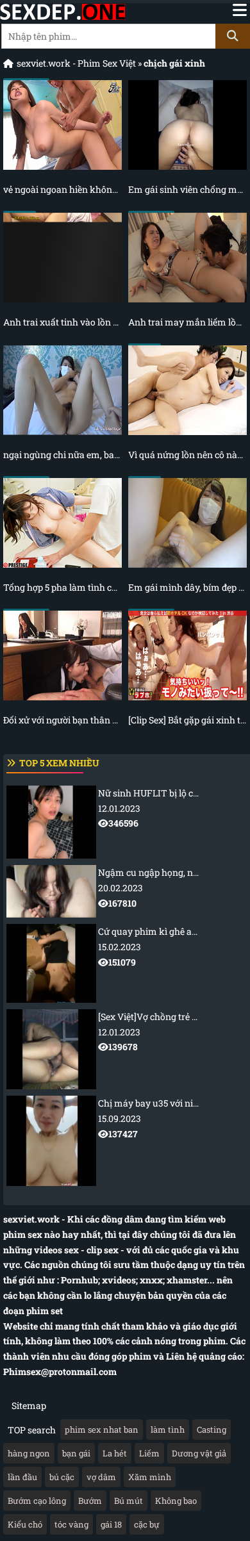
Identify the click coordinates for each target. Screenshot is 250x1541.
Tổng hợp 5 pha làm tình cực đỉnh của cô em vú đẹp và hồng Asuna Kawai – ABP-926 (62, 587)
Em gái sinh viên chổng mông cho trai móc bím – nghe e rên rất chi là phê (187, 189)
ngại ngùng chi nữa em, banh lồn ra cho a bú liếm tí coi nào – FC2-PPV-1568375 (62, 455)
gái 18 (111, 1524)
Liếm (149, 1453)
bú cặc (61, 1477)
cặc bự (147, 1524)
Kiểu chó (25, 1524)
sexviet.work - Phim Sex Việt (76, 63)
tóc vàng (71, 1524)
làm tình (168, 1429)
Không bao (176, 1500)
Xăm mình (149, 1477)
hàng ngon (29, 1453)
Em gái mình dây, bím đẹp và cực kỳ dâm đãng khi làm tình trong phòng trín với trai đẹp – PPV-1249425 (187, 587)
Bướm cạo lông (37, 1500)
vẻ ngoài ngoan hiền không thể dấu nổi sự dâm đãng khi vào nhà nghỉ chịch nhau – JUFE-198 (62, 189)
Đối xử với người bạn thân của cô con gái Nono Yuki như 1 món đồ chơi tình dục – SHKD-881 (62, 720)
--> (174, 808)
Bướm (90, 1500)
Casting (211, 1429)
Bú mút (128, 1500)
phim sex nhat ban (101, 1429)
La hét (115, 1453)
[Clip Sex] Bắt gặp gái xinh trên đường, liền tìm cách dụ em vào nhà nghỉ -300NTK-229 (187, 720)
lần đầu (22, 1477)
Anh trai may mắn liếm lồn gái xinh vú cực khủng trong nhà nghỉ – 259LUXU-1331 (187, 322)
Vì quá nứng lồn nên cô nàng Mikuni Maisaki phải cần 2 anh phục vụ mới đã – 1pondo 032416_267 (187, 455)
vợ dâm (101, 1477)
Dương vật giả (199, 1453)
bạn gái (76, 1453)
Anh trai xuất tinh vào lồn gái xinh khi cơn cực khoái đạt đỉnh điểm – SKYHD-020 (62, 322)
